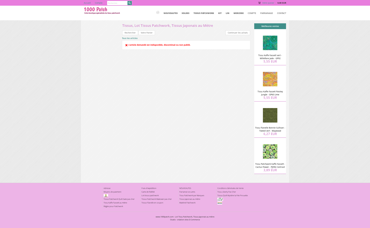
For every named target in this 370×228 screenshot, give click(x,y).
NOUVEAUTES (171, 13)
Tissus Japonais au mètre (189, 199)
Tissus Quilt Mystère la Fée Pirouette (232, 195)
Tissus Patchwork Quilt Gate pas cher (119, 199)
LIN (227, 13)
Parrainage (266, 13)
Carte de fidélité (148, 191)
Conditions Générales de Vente (230, 188)
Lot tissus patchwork (150, 195)
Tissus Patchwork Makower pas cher (156, 199)
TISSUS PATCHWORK (204, 13)
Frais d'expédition (148, 188)
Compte (252, 13)
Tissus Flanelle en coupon (152, 202)
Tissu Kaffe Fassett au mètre (115, 202)
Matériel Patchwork (187, 202)
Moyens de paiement (112, 191)
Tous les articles (130, 38)
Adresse (107, 188)
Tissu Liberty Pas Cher (226, 191)
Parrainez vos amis (187, 191)
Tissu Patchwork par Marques (191, 195)
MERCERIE (239, 13)
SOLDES (185, 13)
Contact (281, 13)
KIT (220, 13)
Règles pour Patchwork (113, 206)
